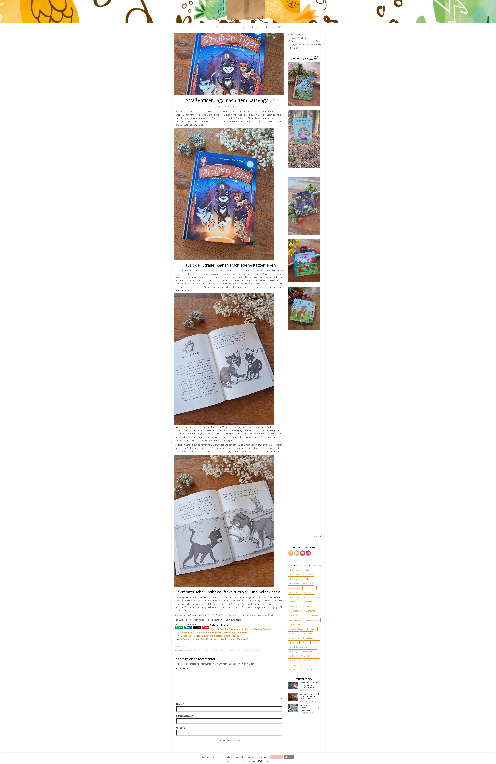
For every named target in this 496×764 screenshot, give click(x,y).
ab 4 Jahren (294, 574)
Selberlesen (223, 651)
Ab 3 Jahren (308, 570)
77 (311, 713)
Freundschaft (306, 601)
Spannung (293, 642)
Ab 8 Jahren (206, 651)
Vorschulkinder (256, 651)
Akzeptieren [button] (277, 757)
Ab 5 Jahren (308, 574)
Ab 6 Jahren (188, 651)
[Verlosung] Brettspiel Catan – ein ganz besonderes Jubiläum (310, 696)
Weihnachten (295, 660)
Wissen (309, 669)
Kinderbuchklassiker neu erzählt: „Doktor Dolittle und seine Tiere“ (214, 632)
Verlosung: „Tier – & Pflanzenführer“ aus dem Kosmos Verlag (310, 707)
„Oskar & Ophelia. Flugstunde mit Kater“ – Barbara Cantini (240, 629)
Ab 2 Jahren (294, 570)
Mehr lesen (263, 761)
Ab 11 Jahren (309, 588)
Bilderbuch (294, 597)
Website (180, 727)
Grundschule (295, 610)
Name (180, 704)
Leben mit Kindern (246, 27)
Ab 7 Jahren (197, 651)
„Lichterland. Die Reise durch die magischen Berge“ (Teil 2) (210, 635)
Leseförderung (295, 619)
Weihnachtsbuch (311, 660)
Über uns (277, 27)
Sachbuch (293, 633)
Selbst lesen (232, 651)
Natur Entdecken (296, 629)
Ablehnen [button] (289, 757)
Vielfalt (315, 642)
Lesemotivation (312, 619)
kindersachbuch (296, 615)
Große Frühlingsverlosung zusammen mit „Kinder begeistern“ (309, 685)
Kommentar (183, 668)
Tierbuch (240, 651)
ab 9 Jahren (308, 583)
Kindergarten (309, 610)
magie (291, 624)
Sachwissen (306, 633)
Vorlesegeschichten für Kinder (302, 651)
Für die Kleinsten (296, 606)
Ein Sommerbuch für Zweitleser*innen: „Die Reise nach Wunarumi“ (214, 639)
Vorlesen (247, 651)
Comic (304, 597)
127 (311, 690)
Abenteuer (215, 651)
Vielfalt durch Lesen (298, 647)
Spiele (265, 27)
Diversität (315, 597)
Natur (300, 624)
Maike (237, 106)
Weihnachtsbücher (297, 665)
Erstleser (293, 601)
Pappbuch (311, 629)
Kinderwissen (313, 615)
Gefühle (310, 606)
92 (313, 701)
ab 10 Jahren (294, 588)
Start (215, 27)
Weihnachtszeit (296, 669)
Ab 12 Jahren (295, 592)
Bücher (226, 27)
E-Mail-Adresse (184, 715)
